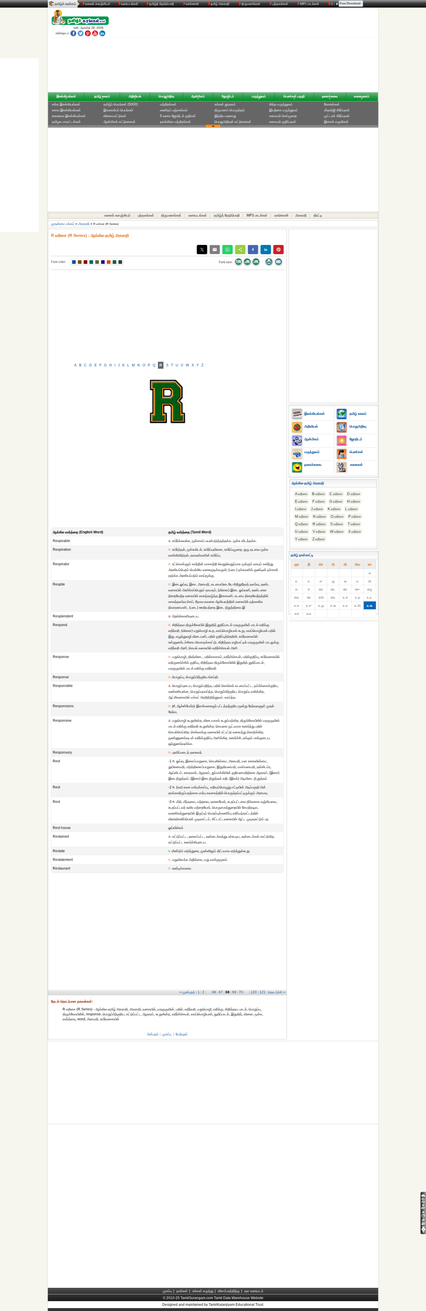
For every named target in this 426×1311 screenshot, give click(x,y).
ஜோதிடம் (228, 96)
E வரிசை (301, 501)
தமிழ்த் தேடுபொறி (161, 4)
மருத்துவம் (259, 96)
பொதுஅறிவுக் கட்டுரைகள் (232, 122)
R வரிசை (319, 524)
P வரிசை (354, 516)
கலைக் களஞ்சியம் (97, 4)
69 (234, 992)
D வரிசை (353, 494)
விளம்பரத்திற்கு (229, 1291)
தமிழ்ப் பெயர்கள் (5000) (120, 104)
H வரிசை (353, 501)
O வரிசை (337, 516)
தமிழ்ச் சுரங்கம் (65, 4)
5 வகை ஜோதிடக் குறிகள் (178, 116)
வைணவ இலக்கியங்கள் (69, 116)
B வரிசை (318, 494)
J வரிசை (317, 509)
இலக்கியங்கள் (66, 96)
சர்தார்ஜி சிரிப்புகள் (337, 110)
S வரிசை (336, 524)
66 (214, 992)
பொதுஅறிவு (166, 96)
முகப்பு (166, 1034)
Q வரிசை (301, 524)
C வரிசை (336, 494)
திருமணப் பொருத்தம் (229, 110)
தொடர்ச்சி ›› (276, 992)
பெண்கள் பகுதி (294, 96)
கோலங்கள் (332, 104)
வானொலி (192, 4)
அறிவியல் (135, 96)
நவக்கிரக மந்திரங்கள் (175, 122)
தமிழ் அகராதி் (220, 4)
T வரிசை (354, 524)
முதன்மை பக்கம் (62, 224)
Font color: (58, 261)
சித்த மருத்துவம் (281, 104)
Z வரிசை (318, 539)
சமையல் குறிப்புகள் (282, 122)
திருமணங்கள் (251, 4)
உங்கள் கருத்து (202, 1291)
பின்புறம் (153, 1034)
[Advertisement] (268, 51)
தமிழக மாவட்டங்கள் (66, 122)
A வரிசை (301, 494)
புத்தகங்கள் (280, 4)
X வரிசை (354, 532)
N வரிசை (319, 516)
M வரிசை (301, 516)
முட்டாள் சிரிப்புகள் (337, 116)
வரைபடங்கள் (129, 4)
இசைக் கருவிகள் (336, 122)
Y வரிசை (301, 539)
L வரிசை (351, 509)
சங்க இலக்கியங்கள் (66, 104)
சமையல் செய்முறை (283, 116)
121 (262, 992)
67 (221, 992)
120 (254, 992)
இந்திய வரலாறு (225, 116)
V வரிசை (319, 532)
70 (241, 992)
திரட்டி (318, 215)
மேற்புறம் (182, 1034)
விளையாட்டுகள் (114, 116)
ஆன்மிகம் (198, 96)
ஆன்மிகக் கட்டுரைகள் (119, 122)
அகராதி (301, 215)
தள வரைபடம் (253, 1291)
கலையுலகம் (361, 96)
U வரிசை (301, 532)
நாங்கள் (182, 1291)
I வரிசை (300, 509)
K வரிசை (334, 509)
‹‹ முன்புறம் (187, 992)
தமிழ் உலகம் (102, 96)
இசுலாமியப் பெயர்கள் (118, 110)
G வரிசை (336, 501)
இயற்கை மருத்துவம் (283, 110)
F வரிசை (318, 501)
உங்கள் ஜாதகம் (225, 104)
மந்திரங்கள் (168, 104)
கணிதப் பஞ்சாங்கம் (174, 110)
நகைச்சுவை (330, 96)
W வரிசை (337, 532)
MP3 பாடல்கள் (309, 4)
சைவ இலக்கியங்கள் (66, 110)
